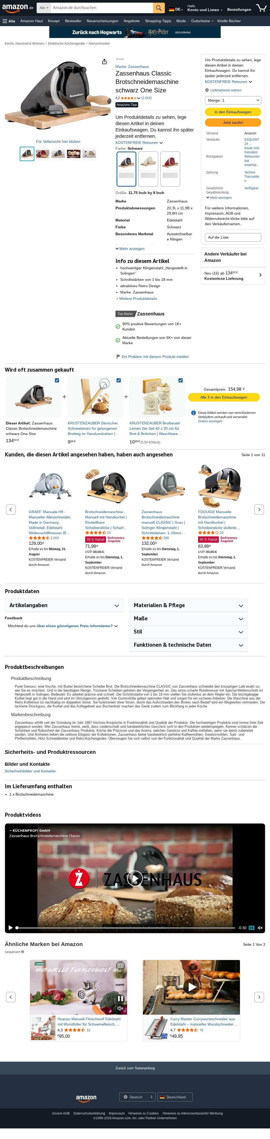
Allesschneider (99, 43)
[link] (95, 396)
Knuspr (54, 21)
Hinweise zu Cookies (143, 1113)
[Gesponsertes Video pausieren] (120, 999)
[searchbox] (102, 8)
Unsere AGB (61, 1113)
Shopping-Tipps (158, 21)
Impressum (117, 1113)
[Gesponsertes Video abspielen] (191, 987)
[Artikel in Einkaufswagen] (261, 8)
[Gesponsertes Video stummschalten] (120, 1009)
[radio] (27, 154)
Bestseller (73, 21)
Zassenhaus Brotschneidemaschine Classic (44, 835)
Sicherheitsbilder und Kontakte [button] (30, 771)
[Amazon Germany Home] (86, 1099)
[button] (9, 21)
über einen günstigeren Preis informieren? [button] (75, 626)
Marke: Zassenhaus (132, 66)
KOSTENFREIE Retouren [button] (226, 81)
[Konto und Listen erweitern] (221, 10)
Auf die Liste (218, 237)
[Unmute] (260, 928)
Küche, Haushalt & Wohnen (24, 43)
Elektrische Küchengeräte (66, 43)
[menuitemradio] (251, 928)
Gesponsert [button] (12, 951)
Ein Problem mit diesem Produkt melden (155, 357)
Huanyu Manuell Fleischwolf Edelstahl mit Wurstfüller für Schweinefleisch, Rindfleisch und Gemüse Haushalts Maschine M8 (88, 1022)
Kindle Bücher (229, 21)
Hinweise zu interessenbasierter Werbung (193, 1113)
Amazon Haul (31, 21)
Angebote (132, 21)
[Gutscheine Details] (212, 21)
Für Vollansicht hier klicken (58, 141)
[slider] (125, 927)
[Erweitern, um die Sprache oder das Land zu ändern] (182, 10)
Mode (181, 21)
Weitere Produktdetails (138, 298)
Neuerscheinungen (102, 21)
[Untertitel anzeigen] (120, 966)
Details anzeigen (210, 421)
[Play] (9, 927)
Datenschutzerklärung (89, 1113)
